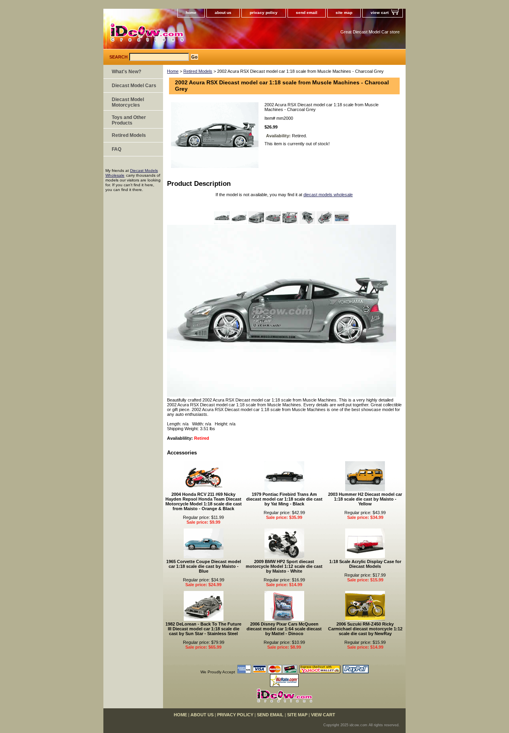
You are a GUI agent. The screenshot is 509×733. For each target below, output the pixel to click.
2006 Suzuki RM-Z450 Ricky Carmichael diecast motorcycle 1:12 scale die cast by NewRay (365, 629)
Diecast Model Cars (134, 85)
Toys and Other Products (129, 120)
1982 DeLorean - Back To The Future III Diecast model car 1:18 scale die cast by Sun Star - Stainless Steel (203, 629)
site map (344, 12)
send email (306, 12)
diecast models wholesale (328, 194)
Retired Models (197, 71)
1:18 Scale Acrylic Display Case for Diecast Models (365, 564)
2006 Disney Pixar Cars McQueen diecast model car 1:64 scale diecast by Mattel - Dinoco (284, 629)
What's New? (126, 71)
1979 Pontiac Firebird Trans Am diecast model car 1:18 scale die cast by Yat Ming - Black (284, 499)
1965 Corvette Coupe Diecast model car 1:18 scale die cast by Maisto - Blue (203, 566)
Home (173, 71)
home (191, 12)
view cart (380, 12)
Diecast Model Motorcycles (128, 102)
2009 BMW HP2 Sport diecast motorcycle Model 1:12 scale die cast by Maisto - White (284, 566)
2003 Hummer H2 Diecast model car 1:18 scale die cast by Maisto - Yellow (365, 499)
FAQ (116, 149)
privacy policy (264, 12)
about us (223, 12)
